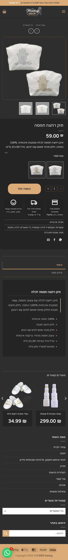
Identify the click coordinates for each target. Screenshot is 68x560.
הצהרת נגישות (57, 472)
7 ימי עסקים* (14, 3)
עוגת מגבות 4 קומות (50, 414)
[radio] (55, 170)
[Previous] (60, 68)
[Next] (5, 68)
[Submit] (5, 533)
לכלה (16, 227)
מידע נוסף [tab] (57, 272)
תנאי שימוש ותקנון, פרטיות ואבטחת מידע (43, 459)
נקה (6, 153)
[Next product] (36, 31)
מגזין (63, 466)
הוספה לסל (24, 188)
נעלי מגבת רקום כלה (17, 414)
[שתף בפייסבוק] (54, 240)
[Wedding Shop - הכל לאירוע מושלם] (34, 11)
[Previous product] (31, 31)
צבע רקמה (58, 156)
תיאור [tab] (59, 265)
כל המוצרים (28, 25)
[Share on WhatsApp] (60, 240)
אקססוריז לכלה (47, 227)
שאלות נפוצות (58, 491)
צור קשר (61, 479)
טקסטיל (35, 227)
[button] (64, 11)
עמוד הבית (40, 25)
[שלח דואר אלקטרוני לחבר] (48, 240)
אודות (62, 485)
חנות (63, 453)
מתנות (10, 227)
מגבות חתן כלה (51, 232)
